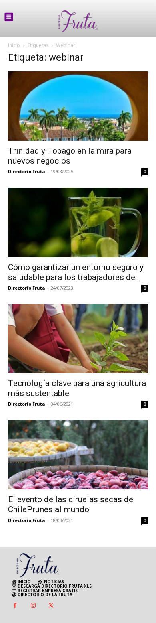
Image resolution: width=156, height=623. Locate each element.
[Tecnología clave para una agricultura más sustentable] (78, 338)
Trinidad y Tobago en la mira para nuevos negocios (70, 156)
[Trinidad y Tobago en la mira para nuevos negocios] (78, 106)
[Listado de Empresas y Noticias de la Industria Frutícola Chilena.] (78, 21)
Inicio (14, 45)
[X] (51, 606)
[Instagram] (33, 606)
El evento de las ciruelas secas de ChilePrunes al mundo (70, 504)
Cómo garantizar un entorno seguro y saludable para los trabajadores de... (76, 272)
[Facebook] (15, 606)
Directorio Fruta (26, 171)
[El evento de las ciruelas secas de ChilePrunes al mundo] (78, 454)
